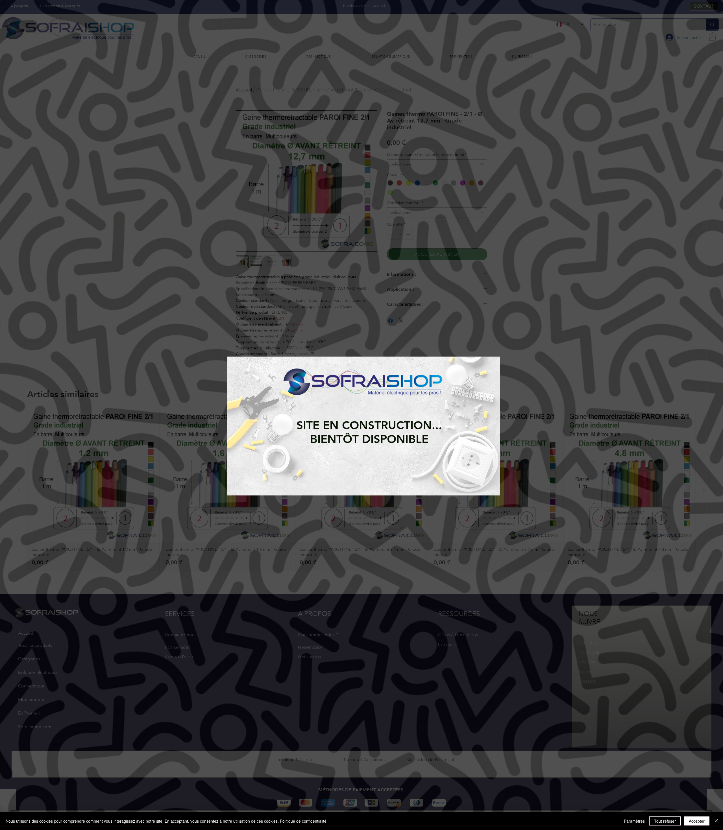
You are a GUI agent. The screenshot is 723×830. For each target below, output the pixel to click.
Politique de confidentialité (303, 821)
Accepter (697, 821)
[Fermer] (716, 820)
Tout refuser (665, 821)
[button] (237, 420)
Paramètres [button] (634, 821)
